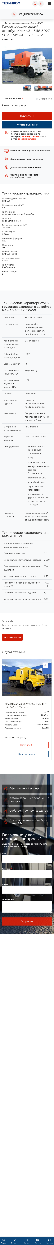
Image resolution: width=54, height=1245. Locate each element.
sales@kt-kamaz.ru (27, 139)
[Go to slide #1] (27, 88)
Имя (4, 853)
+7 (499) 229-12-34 (31, 14)
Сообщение (8, 899)
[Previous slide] (6, 65)
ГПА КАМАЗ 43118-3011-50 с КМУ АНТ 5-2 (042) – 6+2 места (25, 705)
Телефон (6, 869)
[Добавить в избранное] (45, 665)
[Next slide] (48, 65)
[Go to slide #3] (44, 88)
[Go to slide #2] (38, 88)
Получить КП (27, 745)
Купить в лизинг (26, 754)
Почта (5, 884)
